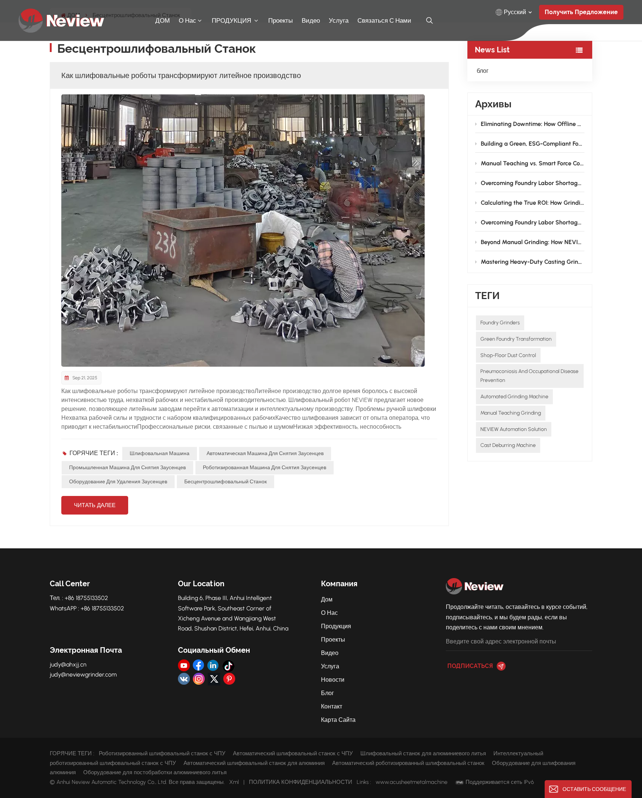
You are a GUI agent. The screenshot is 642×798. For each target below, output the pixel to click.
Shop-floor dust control (508, 355)
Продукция (336, 626)
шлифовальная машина (159, 453)
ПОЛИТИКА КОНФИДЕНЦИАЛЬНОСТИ (300, 782)
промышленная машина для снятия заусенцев (127, 467)
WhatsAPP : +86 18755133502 (87, 608)
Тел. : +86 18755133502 (79, 597)
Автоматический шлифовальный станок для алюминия (254, 763)
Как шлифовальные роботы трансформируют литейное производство (181, 75)
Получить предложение (581, 12)
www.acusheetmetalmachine (411, 782)
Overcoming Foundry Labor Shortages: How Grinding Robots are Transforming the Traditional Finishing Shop (532, 182)
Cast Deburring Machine (508, 445)
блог (483, 70)
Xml (234, 782)
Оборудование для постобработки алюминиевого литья (155, 772)
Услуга (338, 20)
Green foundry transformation (516, 339)
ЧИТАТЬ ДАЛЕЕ (95, 505)
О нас (187, 20)
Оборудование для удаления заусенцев (118, 482)
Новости (332, 679)
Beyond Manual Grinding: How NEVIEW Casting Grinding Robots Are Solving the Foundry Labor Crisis (532, 242)
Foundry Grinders (500, 322)
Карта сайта (338, 719)
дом (327, 599)
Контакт (331, 706)
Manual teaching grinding (510, 413)
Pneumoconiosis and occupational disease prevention (529, 375)
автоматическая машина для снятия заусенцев (265, 453)
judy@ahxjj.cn (68, 664)
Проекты (280, 20)
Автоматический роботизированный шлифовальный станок (408, 763)
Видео (329, 652)
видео (311, 20)
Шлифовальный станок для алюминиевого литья (423, 753)
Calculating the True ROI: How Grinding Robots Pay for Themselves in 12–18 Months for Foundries (532, 202)
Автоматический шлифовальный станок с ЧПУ (293, 753)
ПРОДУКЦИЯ (232, 20)
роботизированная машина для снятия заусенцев (264, 467)
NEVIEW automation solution (513, 429)
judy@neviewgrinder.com (83, 674)
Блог (327, 693)
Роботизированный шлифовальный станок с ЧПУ (162, 753)
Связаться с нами (384, 20)
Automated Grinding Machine (514, 396)
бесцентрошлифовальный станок (225, 482)
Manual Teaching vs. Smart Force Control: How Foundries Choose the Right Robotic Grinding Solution (532, 163)
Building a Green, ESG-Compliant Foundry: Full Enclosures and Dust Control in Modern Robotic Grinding (532, 143)
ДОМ (162, 20)
